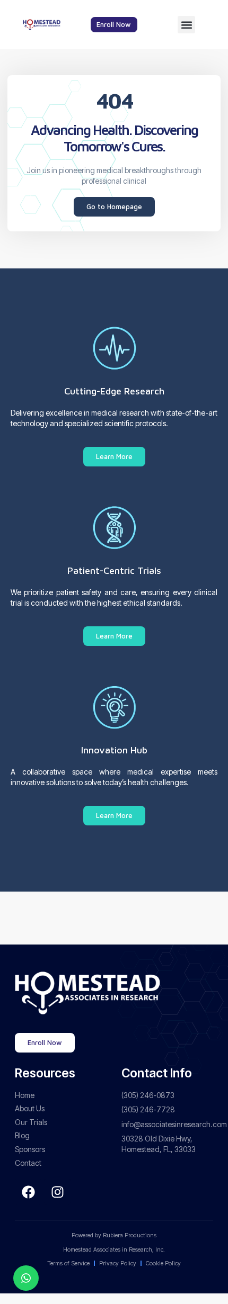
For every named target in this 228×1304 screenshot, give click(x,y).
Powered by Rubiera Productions (114, 1235)
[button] (186, 24)
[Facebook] (28, 1192)
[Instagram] (57, 1192)
